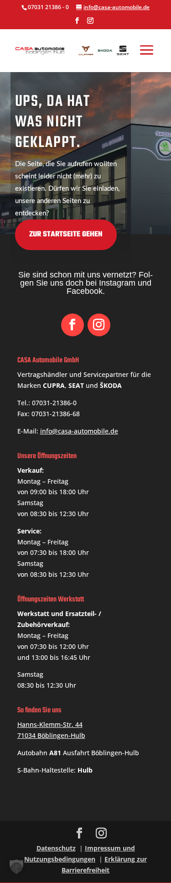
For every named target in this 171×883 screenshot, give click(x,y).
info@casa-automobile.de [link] (79, 431)
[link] (75, 49)
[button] (77, 23)
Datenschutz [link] (56, 848)
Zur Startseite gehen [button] (66, 234)
